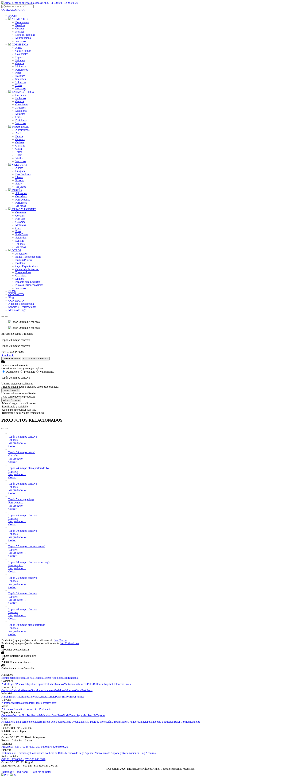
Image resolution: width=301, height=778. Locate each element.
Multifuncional (23, 37)
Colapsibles (21, 53)
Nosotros (151, 753)
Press (18, 231)
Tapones (20, 243)
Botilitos (20, 262)
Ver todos (20, 41)
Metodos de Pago (74, 753)
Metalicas (20, 225)
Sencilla (19, 240)
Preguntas (29, 371)
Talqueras (20, 82)
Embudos (20, 98)
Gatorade (20, 221)
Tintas (18, 154)
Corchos (20, 215)
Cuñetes (19, 142)
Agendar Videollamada (98, 753)
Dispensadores (23, 272)
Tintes (18, 85)
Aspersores (21, 253)
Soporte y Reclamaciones (125, 753)
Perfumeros (21, 69)
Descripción (12, 371)
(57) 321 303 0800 (36, 746)
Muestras (20, 113)
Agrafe (19, 167)
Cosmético (21, 196)
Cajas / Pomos (23, 50)
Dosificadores (22, 174)
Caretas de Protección (27, 269)
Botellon (20, 25)
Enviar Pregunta (11, 390)
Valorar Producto (11, 400)
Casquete (20, 171)
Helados (19, 31)
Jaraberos (20, 107)
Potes (18, 72)
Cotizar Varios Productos (35, 358)
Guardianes (21, 104)
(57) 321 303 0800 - (12, 759)
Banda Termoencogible (28, 256)
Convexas (20, 212)
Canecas (20, 139)
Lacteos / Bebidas (25, 34)
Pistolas (19, 180)
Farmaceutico (22, 199)
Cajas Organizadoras (26, 266)
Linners (19, 278)
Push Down (21, 234)
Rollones (20, 75)
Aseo (18, 133)
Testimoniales (8, 753)
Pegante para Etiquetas (27, 281)
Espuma (19, 57)
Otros (18, 116)
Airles (18, 47)
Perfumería (21, 202)
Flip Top (20, 218)
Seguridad (20, 237)
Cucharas (20, 95)
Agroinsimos (22, 129)
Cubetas (19, 28)
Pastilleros (20, 120)
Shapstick (20, 79)
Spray (18, 183)
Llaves (19, 177)
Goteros (19, 63)
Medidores (21, 110)
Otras (18, 228)
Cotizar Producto (11, 358)
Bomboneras (22, 22)
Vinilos (19, 158)
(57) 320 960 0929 (57, 746)
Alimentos (21, 193)
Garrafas (20, 145)
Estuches (20, 60)
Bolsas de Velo (23, 259)
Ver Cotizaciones (69, 643)
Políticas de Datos (54, 753)
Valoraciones (47, 371)
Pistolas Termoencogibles (29, 284)
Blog (142, 753)
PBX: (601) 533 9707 (13, 746)
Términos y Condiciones (30, 753)
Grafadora (20, 275)
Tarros (18, 151)
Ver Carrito (60, 640)
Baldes (19, 136)
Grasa (18, 148)
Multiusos (20, 66)
